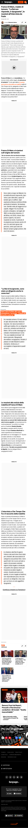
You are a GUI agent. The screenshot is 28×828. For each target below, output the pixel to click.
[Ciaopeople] (14, 824)
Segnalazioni (10, 752)
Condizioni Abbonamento (15, 754)
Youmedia (3, 752)
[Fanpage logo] (8, 2)
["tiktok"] (2, 737)
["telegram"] (20, 737)
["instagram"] (6, 737)
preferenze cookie (12, 757)
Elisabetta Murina (13, 22)
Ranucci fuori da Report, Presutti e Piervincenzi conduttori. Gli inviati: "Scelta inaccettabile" (14, 708)
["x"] (13, 737)
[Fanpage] (14, 782)
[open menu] (1, 2)
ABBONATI (20, 2)
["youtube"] (9, 737)
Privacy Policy (18, 752)
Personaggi (3, 642)
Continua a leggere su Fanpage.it (14, 590)
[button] (25, 22)
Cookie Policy (4, 754)
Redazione (3, 757)
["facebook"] (16, 737)
